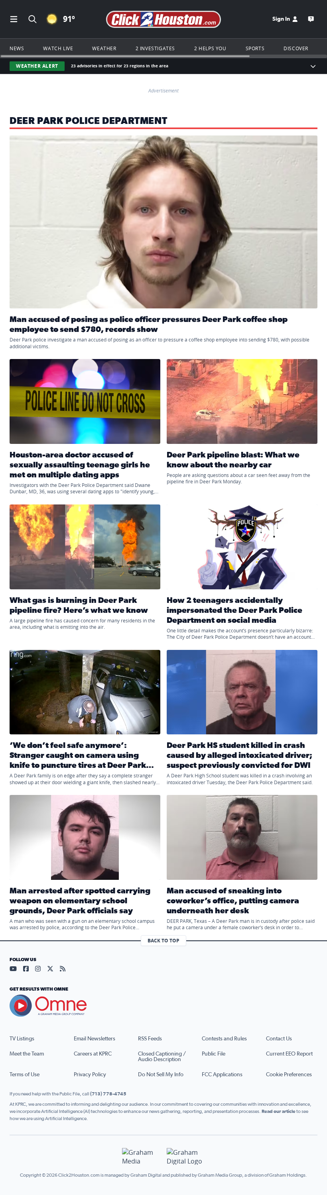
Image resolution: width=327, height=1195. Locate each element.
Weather (104, 48)
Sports (255, 48)
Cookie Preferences (289, 1074)
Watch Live (58, 48)
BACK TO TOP (163, 940)
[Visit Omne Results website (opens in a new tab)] (163, 1006)
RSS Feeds (150, 1039)
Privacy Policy (90, 1074)
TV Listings (22, 1039)
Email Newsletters (94, 1039)
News (17, 48)
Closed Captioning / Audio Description (162, 1056)
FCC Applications (222, 1074)
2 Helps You (210, 48)
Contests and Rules (224, 1039)
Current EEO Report (289, 1054)
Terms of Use (24, 1074)
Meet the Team (27, 1054)
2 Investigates (155, 48)
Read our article (278, 1111)
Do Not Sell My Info (160, 1074)
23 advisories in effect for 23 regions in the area (119, 66)
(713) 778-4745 (108, 1093)
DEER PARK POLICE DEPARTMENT (88, 121)
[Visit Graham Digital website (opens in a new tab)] (186, 1156)
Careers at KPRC (93, 1054)
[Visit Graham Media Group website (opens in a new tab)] (141, 1156)
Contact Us (279, 1039)
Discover (296, 48)
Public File (213, 1054)
